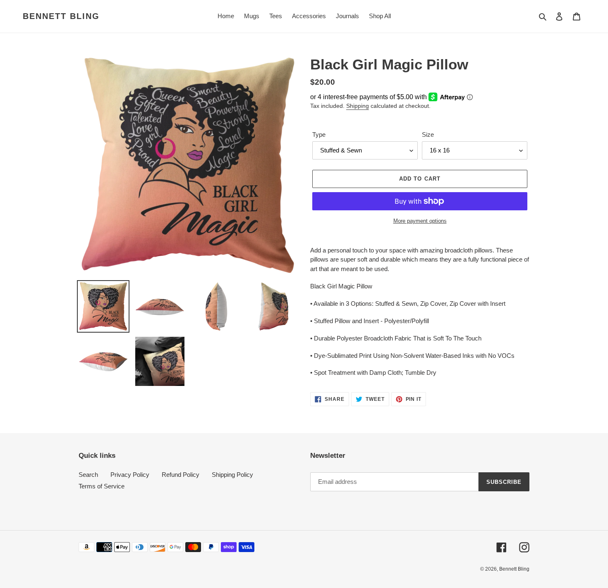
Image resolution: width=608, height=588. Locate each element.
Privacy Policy (129, 474)
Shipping (357, 105)
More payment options (420, 221)
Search (88, 474)
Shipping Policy (232, 474)
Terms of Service (101, 486)
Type (319, 134)
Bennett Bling (61, 16)
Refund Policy (180, 474)
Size (428, 134)
